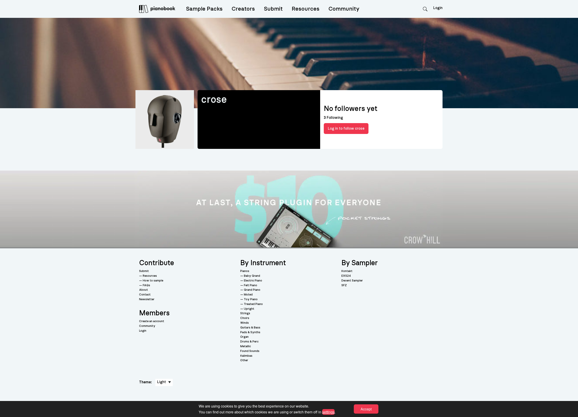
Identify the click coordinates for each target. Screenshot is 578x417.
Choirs (244, 318)
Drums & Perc (249, 341)
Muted (248, 294)
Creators (243, 9)
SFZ (344, 285)
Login (142, 330)
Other (244, 360)
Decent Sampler (352, 280)
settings (328, 411)
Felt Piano (250, 285)
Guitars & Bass (250, 327)
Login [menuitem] (438, 8)
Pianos (244, 271)
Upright (249, 308)
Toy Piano (251, 299)
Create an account (151, 321)
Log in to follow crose (346, 128)
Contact (145, 294)
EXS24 (346, 275)
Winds (244, 322)
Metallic (245, 346)
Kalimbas (246, 355)
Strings (245, 313)
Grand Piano (252, 289)
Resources (305, 9)
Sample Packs (204, 9)
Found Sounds (249, 351)
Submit (273, 9)
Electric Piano (253, 280)
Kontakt (346, 271)
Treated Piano (253, 304)
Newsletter (146, 299)
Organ (244, 336)
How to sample (153, 280)
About (143, 289)
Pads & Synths (250, 332)
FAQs (146, 285)
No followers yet (350, 108)
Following (333, 117)
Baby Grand (252, 275)
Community (344, 9)
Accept (366, 409)
